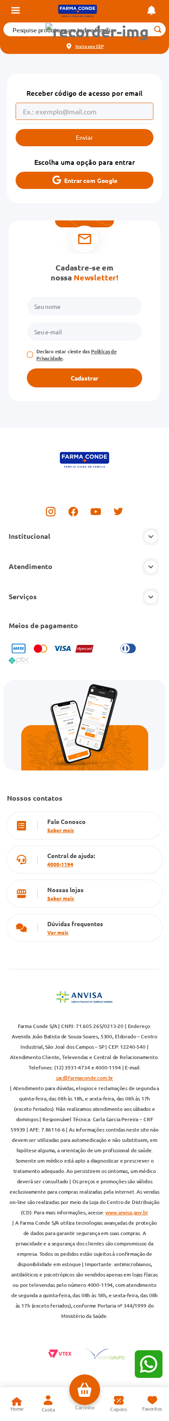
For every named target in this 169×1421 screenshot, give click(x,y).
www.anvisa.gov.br (126, 1212)
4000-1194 (60, 864)
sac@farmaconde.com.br (85, 1077)
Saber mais (60, 830)
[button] (97, 31)
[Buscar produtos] (158, 29)
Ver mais (57, 932)
